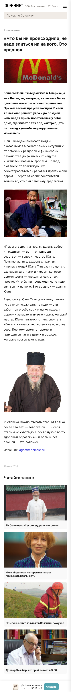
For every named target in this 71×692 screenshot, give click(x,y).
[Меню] (64, 6)
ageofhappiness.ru (32, 450)
